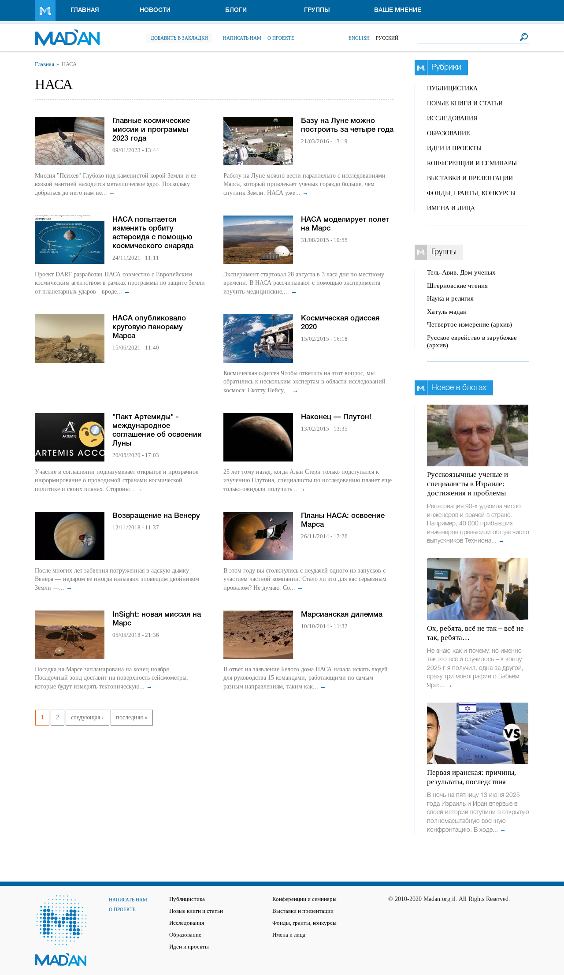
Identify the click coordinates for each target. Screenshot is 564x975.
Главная (84, 10)
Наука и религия (450, 298)
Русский (387, 38)
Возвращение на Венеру (156, 516)
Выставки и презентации (470, 178)
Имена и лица (451, 208)
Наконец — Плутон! (336, 417)
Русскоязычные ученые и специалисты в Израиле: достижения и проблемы (467, 483)
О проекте (280, 38)
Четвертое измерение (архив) (469, 324)
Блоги (236, 10)
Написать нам (242, 38)
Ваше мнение (397, 10)
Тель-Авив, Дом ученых (461, 272)
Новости (155, 10)
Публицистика (452, 88)
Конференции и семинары (472, 163)
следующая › (87, 717)
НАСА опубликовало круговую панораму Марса (149, 327)
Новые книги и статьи (465, 103)
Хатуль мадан (447, 311)
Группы (317, 10)
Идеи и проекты (454, 148)
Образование (448, 133)
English (359, 38)
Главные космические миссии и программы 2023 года (151, 130)
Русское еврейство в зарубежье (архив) (472, 341)
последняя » (132, 717)
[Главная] (67, 33)
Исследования (452, 118)
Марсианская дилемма (341, 614)
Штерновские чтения (457, 285)
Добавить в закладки (179, 38)
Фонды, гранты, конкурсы (471, 193)
